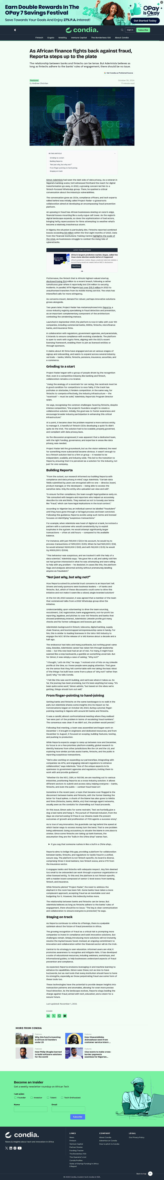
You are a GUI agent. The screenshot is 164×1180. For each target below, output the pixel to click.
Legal (132, 1133)
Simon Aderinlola (54, 180)
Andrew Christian (40, 83)
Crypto (50, 37)
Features (34, 80)
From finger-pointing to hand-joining (63, 168)
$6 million (69, 233)
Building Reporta (56, 161)
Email (54, 1104)
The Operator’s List (78, 1157)
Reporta (107, 307)
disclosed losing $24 (56, 281)
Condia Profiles (76, 1160)
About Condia (122, 37)
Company (104, 1133)
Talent (53, 1097)
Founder (21, 1097)
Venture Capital (79, 37)
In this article (55, 153)
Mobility (62, 37)
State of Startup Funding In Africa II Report (84, 1165)
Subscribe (143, 30)
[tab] (80, 271)
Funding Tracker (77, 1150)
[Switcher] (15, 30)
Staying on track (56, 171)
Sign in (130, 30)
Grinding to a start (57, 158)
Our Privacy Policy (136, 1137)
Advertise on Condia (108, 1140)
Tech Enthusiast (72, 1097)
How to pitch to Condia (109, 1144)
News (72, 1137)
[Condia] (82, 30)
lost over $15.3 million (90, 287)
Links (73, 1133)
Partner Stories (76, 1147)
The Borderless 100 (101, 37)
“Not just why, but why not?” (61, 165)
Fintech (39, 37)
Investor (38, 1097)
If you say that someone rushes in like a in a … (81, 844)
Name (17, 1104)
